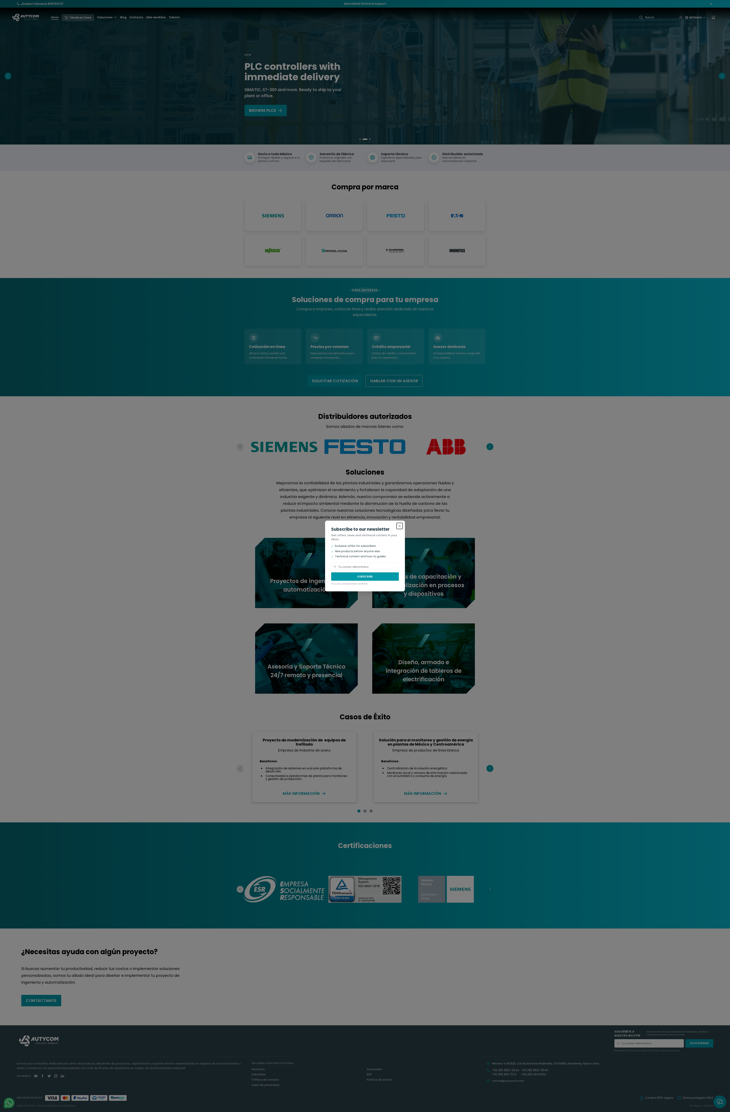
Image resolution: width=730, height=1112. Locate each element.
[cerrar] (400, 526)
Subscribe (365, 576)
